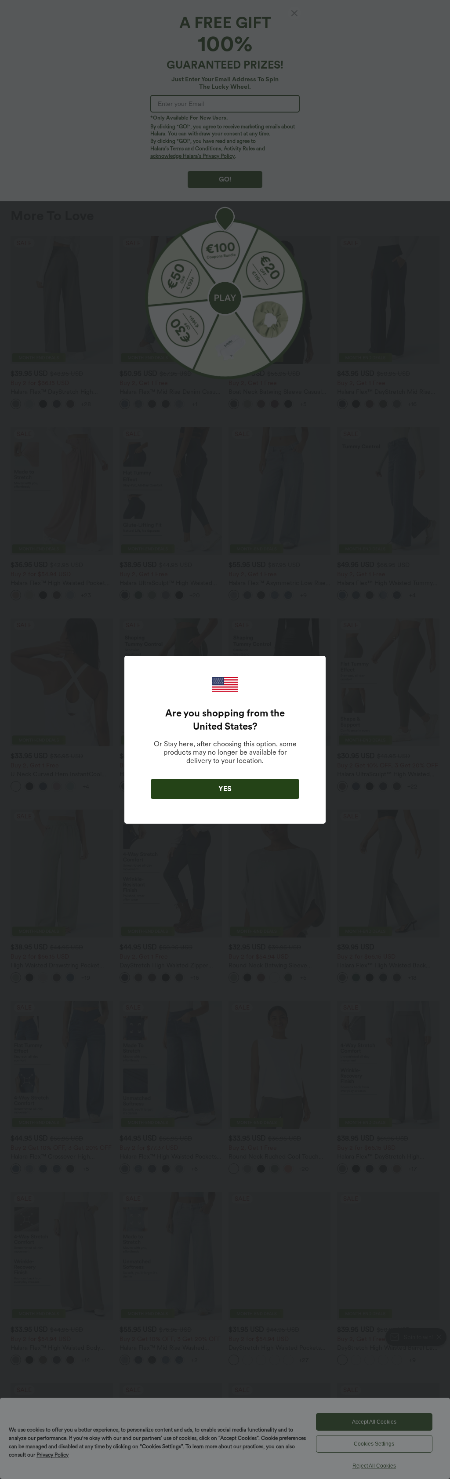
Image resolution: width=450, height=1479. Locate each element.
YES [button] (225, 789)
